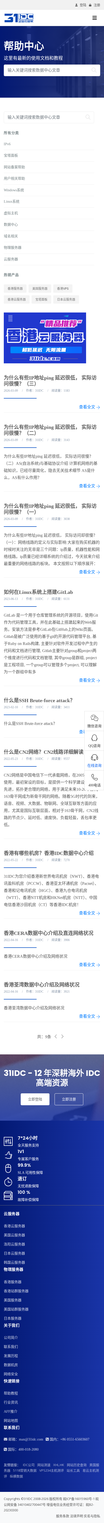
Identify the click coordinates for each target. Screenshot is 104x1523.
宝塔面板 (11, 155)
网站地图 (11, 1421)
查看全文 (87, 407)
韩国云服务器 (14, 1262)
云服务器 (11, 259)
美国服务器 (39, 288)
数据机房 (11, 1365)
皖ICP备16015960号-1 (79, 1498)
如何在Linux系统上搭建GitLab (38, 592)
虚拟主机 (11, 213)
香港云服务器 (17, 299)
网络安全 (11, 1374)
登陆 (83, 5)
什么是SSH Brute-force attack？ (39, 700)
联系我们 (11, 1347)
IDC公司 (29, 1465)
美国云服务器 (14, 1235)
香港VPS (63, 288)
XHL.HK (58, 1465)
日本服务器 (12, 1318)
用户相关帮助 (14, 178)
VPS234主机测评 (51, 1470)
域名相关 (11, 236)
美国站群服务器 (16, 1309)
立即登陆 (35, 1099)
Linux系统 (11, 201)
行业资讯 (11, 1402)
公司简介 (11, 1338)
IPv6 (7, 144)
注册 (97, 5)
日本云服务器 (66, 299)
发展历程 (11, 1356)
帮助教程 (11, 1393)
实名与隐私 (92, 1516)
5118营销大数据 (25, 1470)
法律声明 (76, 1516)
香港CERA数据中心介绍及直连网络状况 (48, 933)
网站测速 (43, 1465)
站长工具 (73, 1470)
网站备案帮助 (14, 167)
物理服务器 (12, 247)
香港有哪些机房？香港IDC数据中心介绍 (49, 853)
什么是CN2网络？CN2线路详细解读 (44, 752)
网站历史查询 (77, 1465)
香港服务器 (15, 288)
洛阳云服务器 (14, 1244)
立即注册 (69, 1099)
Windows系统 (14, 190)
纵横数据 (16, 1476)
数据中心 (11, 224)
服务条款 (62, 1516)
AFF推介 (10, 1411)
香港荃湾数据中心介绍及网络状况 (42, 985)
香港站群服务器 (16, 1291)
